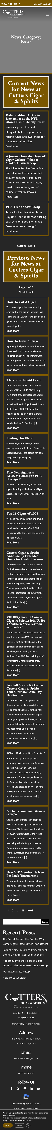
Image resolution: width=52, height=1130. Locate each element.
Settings (19, 1125)
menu (47, 14)
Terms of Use (32, 1108)
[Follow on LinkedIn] (31, 1088)
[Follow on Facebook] (11, 1088)
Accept (7, 1125)
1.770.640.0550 (42, 3)
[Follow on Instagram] (25, 1088)
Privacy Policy (20, 1108)
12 (23, 910)
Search (45, 922)
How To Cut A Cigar (14, 977)
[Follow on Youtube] (38, 1088)
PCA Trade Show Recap (16, 971)
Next (30, 910)
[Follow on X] (18, 1088)
